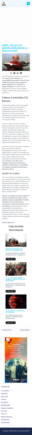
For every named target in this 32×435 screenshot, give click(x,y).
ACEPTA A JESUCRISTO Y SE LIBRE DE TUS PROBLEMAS (14, 249)
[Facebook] (14, 73)
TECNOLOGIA (5, 420)
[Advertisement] (16, 24)
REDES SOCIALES (6, 417)
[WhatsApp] (11, 73)
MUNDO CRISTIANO (7, 408)
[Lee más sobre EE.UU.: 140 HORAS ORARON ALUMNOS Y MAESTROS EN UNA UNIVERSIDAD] (16, 269)
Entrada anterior (6, 330)
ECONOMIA (4, 402)
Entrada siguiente (25, 330)
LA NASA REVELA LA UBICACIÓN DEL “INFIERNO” (15, 311)
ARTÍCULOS (4, 396)
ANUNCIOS (4, 393)
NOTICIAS (4, 411)
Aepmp (9, 222)
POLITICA (4, 414)
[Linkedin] (21, 73)
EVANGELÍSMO (5, 405)
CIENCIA (3, 399)
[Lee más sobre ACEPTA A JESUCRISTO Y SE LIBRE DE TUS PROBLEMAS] (16, 240)
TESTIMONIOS (5, 422)
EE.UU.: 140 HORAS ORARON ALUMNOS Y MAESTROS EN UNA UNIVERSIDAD (15, 279)
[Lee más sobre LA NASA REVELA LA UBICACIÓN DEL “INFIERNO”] (16, 301)
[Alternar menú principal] (28, 3)
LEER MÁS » (10, 259)
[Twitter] (17, 73)
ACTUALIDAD (5, 391)
